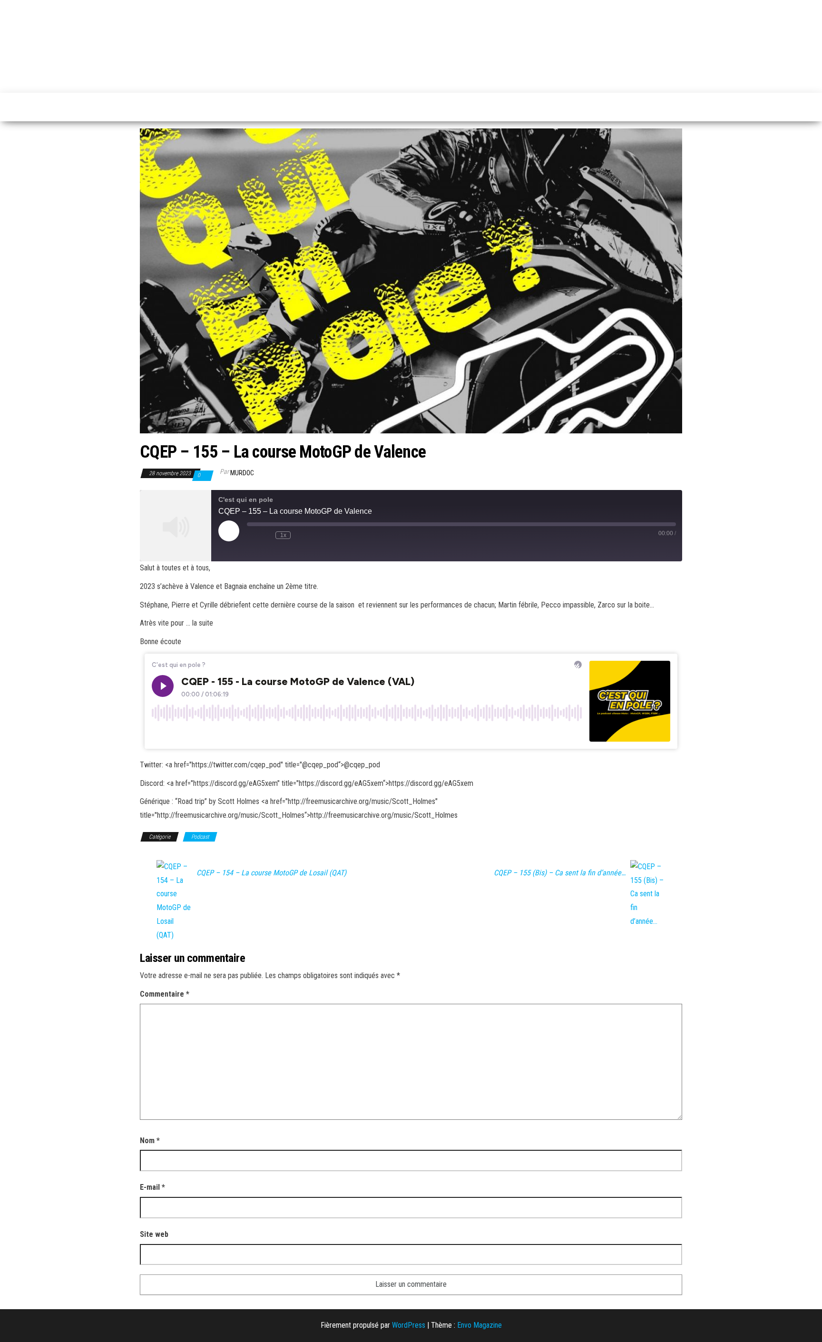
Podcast (200, 836)
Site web (154, 1234)
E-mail (152, 1187)
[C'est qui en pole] (145, 107)
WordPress (408, 1325)
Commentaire (164, 994)
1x (283, 535)
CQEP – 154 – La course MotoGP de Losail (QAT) (271, 873)
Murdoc (242, 473)
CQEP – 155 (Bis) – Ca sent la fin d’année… (560, 873)
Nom (150, 1140)
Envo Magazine (479, 1325)
